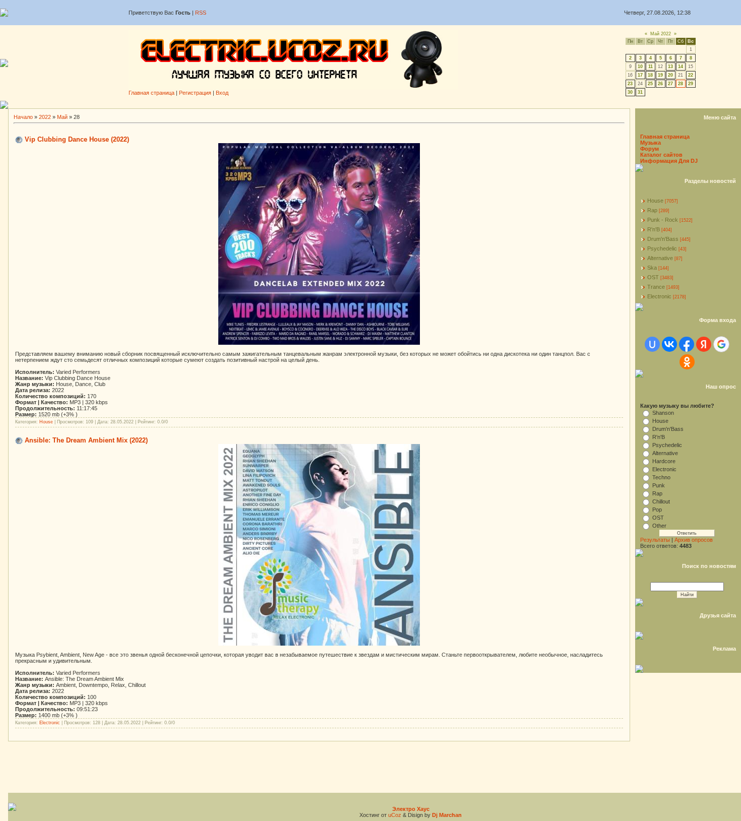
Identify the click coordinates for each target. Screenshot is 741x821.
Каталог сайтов (661, 155)
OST (653, 277)
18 (650, 75)
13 (670, 66)
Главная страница (151, 93)
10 (640, 66)
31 (640, 92)
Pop (657, 510)
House (46, 421)
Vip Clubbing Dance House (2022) (77, 139)
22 (690, 75)
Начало (23, 117)
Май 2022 (660, 33)
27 (670, 83)
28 (680, 83)
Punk (658, 485)
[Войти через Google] (721, 344)
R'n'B (653, 229)
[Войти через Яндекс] (703, 344)
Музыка (650, 143)
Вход (222, 93)
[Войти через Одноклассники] (687, 361)
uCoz (394, 815)
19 (660, 75)
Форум (649, 149)
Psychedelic (662, 248)
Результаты (655, 540)
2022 (45, 117)
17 (640, 75)
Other (659, 526)
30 (630, 92)
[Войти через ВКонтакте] (669, 344)
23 (630, 83)
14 (680, 66)
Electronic (49, 722)
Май (62, 117)
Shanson (663, 413)
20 (670, 75)
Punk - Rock (662, 220)
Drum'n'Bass (662, 239)
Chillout (661, 501)
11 (650, 66)
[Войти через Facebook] (686, 344)
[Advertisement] (374, 104)
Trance (656, 287)
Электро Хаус (410, 809)
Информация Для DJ (669, 161)
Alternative (660, 258)
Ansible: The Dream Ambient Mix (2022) (86, 440)
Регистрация (195, 93)
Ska (652, 268)
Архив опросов (693, 540)
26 (660, 83)
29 (690, 83)
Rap (652, 210)
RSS (200, 13)
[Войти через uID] (652, 344)
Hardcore (663, 461)
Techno (661, 477)
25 (650, 83)
